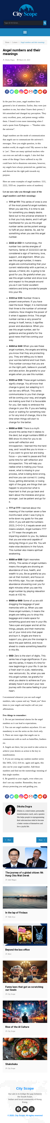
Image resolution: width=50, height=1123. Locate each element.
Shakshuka (11, 1064)
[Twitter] (12, 92)
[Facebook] (7, 92)
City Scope (11, 994)
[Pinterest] (45, 92)
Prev (9, 840)
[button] (25, 32)
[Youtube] (26, 92)
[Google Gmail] (31, 92)
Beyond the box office (17, 949)
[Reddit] (40, 92)
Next (40, 840)
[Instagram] (21, 92)
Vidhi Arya (11, 917)
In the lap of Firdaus (16, 912)
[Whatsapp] (16, 92)
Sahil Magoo (12, 880)
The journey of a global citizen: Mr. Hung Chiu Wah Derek (24, 874)
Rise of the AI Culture (17, 1026)
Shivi (9, 954)
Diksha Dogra (10, 60)
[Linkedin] (35, 92)
